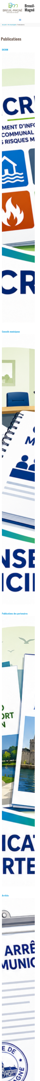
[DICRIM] (18, 187)
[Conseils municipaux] (18, 469)
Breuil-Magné (30, 7)
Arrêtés (5, 895)
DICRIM (5, 49)
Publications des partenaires (15, 613)
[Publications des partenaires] (18, 751)
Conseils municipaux (11, 331)
